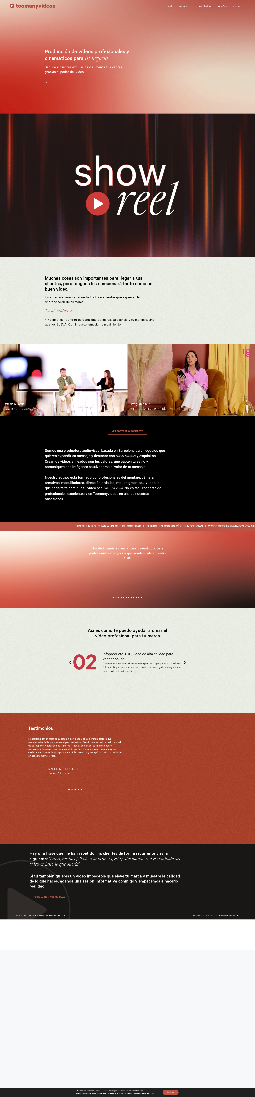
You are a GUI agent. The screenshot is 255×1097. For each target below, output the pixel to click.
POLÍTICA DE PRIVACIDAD (38, 941)
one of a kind (205, 6)
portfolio (223, 6)
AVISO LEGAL (21, 941)
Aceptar (170, 1092)
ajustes (150, 1094)
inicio (170, 6)
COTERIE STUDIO (232, 941)
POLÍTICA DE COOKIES (59, 941)
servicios (183, 6)
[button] (113, 597)
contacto (238, 6)
